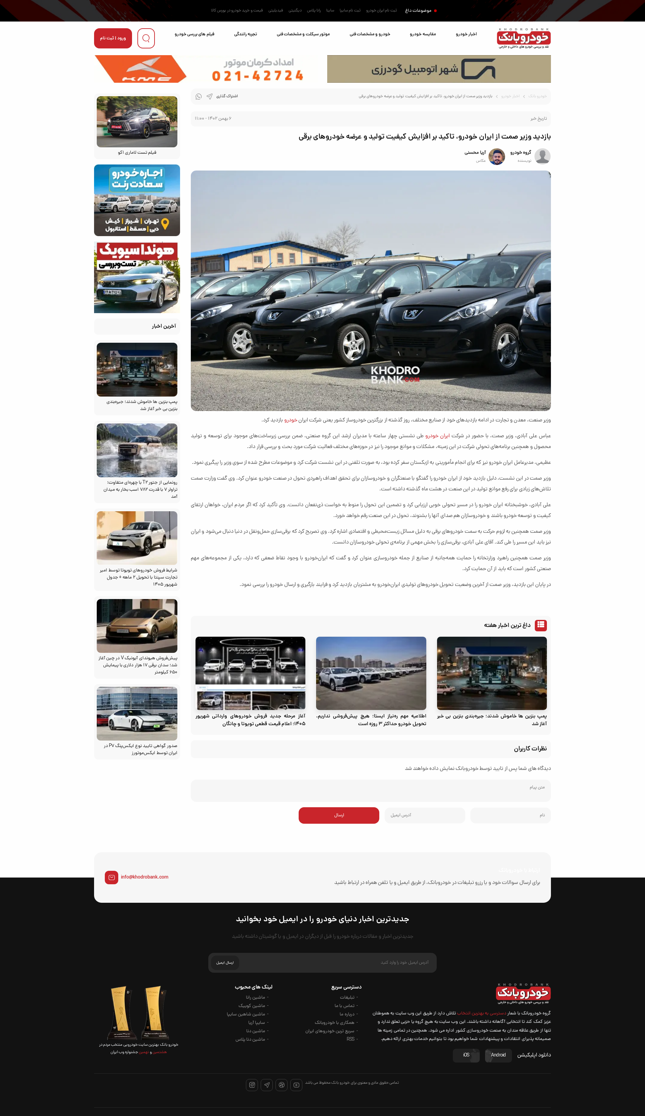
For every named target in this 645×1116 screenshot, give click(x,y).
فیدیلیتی (275, 11)
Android (498, 1055)
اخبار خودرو (466, 34)
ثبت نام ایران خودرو (381, 11)
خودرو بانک (537, 97)
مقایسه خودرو (423, 34)
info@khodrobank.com (144, 877)
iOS (466, 1055)
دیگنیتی (295, 11)
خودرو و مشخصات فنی (370, 34)
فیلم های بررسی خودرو (194, 34)
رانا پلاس (314, 11)
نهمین (143, 1052)
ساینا (330, 11)
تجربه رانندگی (245, 34)
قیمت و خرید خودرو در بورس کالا (237, 11)
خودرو (290, 420)
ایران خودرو (437, 436)
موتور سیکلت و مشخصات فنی (303, 34)
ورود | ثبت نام (113, 38)
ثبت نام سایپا (350, 11)
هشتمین (159, 1052)
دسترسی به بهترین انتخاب (481, 1013)
